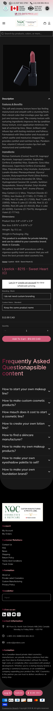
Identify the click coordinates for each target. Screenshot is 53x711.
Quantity (5, 326)
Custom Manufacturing (12, 581)
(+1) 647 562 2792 (20, 3)
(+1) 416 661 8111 (41, 3)
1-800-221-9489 (14, 636)
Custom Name (11, 302)
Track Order (7, 564)
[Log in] (49, 23)
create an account (27, 282)
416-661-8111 (28, 636)
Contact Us (7, 544)
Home (4, 262)
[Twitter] (9, 614)
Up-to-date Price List (26, 14)
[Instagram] (19, 614)
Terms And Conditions (12, 561)
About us (6, 575)
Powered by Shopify (10, 708)
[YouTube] (14, 614)
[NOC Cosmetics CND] (26, 23)
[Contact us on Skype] (5, 2)
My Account (7, 530)
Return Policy (8, 557)
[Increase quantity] (48, 331)
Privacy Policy (8, 584)
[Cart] (44, 23)
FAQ (4, 548)
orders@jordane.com (16, 642)
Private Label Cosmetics (13, 578)
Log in (12, 282)
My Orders (7, 534)
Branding (8, 291)
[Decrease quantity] (5, 331)
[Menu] (5, 23)
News (4, 551)
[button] (26, 339)
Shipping (6, 554)
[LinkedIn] (4, 614)
